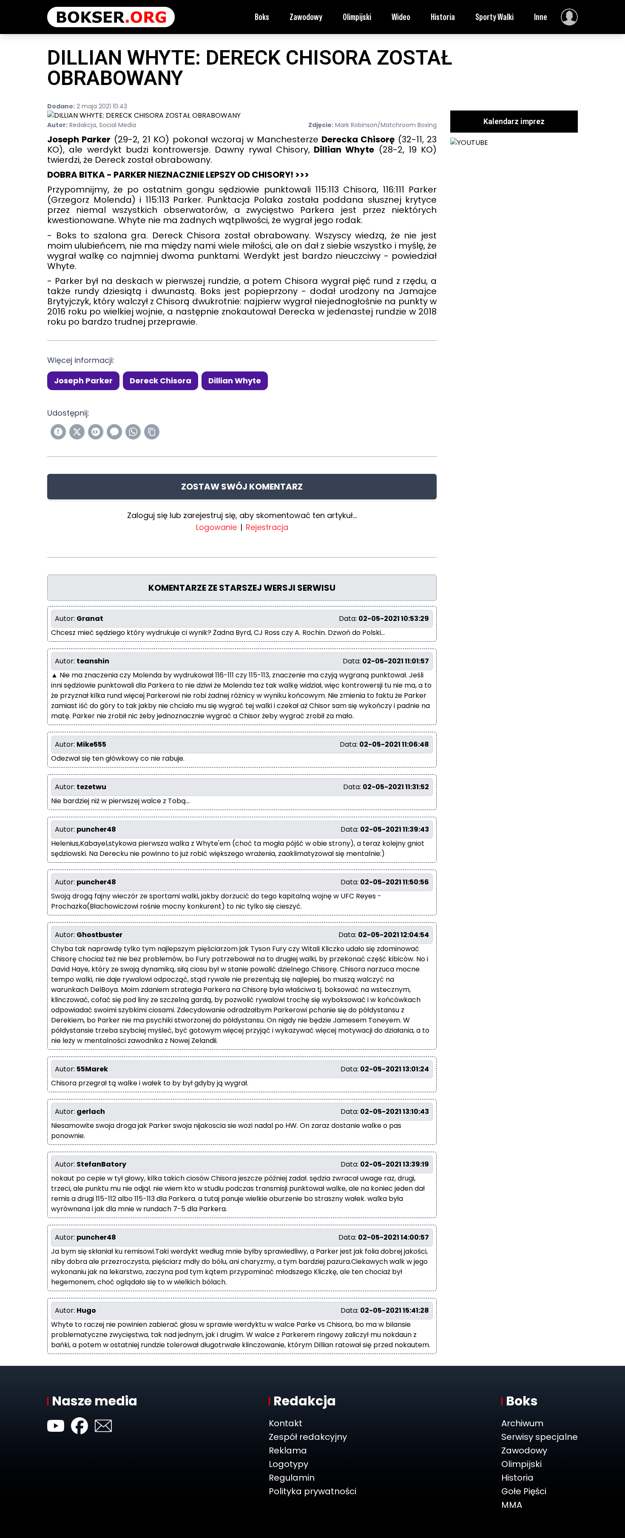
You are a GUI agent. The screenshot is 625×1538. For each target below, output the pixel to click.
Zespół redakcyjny (308, 1437)
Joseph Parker (83, 380)
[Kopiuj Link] (151, 431)
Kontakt (285, 1423)
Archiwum (522, 1423)
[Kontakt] (103, 1425)
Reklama (288, 1450)
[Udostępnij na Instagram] (95, 431)
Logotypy (288, 1464)
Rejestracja (267, 527)
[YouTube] (55, 1425)
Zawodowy (306, 17)
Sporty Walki (494, 17)
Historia (443, 17)
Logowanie (216, 527)
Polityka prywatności (312, 1491)
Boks (262, 17)
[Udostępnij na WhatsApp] (133, 431)
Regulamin (292, 1478)
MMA (511, 1505)
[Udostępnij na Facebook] (58, 431)
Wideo (401, 17)
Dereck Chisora (160, 380)
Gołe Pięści (523, 1491)
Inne (540, 17)
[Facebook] (79, 1425)
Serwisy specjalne (539, 1437)
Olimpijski (357, 17)
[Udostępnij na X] (77, 431)
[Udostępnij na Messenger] (114, 431)
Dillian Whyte (234, 380)
